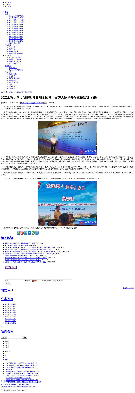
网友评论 (7, 290)
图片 (7, 343)
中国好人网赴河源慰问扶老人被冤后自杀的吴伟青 (23, 382)
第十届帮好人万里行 (16, 24)
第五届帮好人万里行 (16, 35)
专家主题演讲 (13, 82)
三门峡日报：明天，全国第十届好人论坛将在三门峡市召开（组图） (28, 249)
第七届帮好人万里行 (16, 30)
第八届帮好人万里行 (16, 28)
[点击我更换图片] (34, 281)
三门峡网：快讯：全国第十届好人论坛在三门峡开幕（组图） (26, 262)
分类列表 (7, 299)
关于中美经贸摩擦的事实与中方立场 (18, 378)
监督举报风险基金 (15, 61)
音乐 (7, 348)
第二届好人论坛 (10, 306)
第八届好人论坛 (10, 319)
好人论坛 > (18, 92)
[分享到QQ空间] (18, 233)
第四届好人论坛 (10, 310)
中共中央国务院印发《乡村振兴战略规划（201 (22, 380)
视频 (7, 345)
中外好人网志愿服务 (16, 70)
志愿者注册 (13, 68)
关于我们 (4, 381)
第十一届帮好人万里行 (17, 22)
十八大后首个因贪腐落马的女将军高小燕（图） (22, 367)
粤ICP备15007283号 (7, 384)
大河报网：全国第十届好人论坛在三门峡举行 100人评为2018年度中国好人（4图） (33, 251)
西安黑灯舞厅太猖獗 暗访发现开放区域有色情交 (22, 371)
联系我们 (8, 4)
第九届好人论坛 (10, 321)
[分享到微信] (33, 233)
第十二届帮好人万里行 (17, 20)
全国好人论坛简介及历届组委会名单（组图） (20, 243)
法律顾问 (16, 381)
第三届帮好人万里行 (16, 39)
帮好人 (7, 14)
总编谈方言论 (13, 51)
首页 (6, 12)
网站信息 (9, 369)
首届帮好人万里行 (15, 43)
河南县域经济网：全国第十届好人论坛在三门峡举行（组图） (26, 258)
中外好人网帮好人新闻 (17, 16)
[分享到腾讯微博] (25, 233)
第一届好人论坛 (10, 304)
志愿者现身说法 (14, 78)
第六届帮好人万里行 (16, 32)
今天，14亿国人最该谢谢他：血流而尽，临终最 (22, 376)
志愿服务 (8, 66)
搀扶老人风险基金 (15, 59)
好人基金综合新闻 (15, 57)
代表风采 (12, 88)
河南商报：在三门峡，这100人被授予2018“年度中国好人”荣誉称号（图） (30, 253)
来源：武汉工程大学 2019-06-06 (32, 103)
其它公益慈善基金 (15, 64)
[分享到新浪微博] (22, 233)
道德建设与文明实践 (16, 53)
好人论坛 (8, 72)
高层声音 (12, 49)
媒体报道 (12, 84)
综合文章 (12, 76)
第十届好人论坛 (27, 92)
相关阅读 (7, 238)
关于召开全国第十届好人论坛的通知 (17, 245)
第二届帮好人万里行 (16, 41)
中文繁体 (8, 6)
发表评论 (11, 267)
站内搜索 (7, 331)
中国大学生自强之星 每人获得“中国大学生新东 (22, 373)
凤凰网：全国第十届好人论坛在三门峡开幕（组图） (23, 260)
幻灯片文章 (13, 74)
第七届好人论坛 (10, 317)
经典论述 (12, 47)
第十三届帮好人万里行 (17, 18)
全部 (6, 359)
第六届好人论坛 (10, 314)
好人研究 (8, 45)
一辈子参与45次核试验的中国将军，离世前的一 (22, 365)
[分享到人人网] (29, 233)
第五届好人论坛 (10, 312)
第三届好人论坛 (10, 308)
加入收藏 (8, 2)
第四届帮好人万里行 (16, 37)
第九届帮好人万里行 (16, 26)
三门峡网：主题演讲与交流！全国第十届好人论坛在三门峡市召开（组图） (31, 247)
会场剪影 (12, 86)
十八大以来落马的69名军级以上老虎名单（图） (22, 363)
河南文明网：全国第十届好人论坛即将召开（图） (22, 256)
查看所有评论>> (128, 288)
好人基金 (8, 55)
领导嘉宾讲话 (13, 80)
